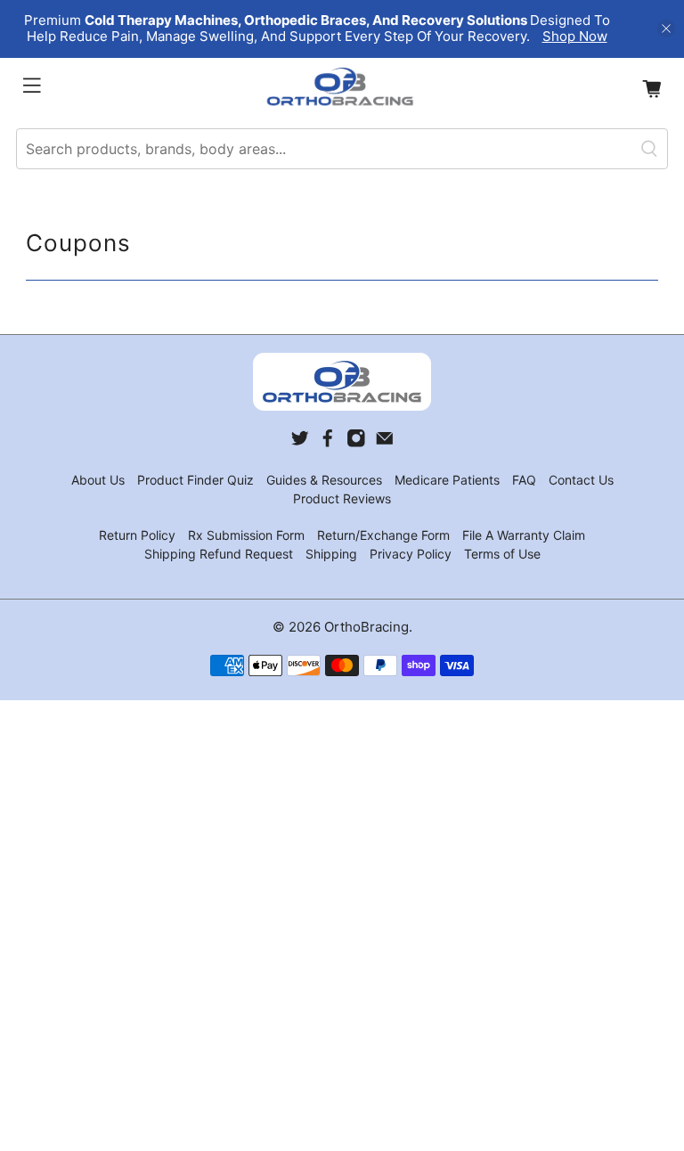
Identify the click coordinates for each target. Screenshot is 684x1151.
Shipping (331, 553)
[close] (666, 28)
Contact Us (581, 479)
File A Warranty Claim (523, 535)
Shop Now (574, 36)
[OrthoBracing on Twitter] (300, 443)
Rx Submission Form (246, 535)
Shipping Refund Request (218, 553)
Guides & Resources (324, 479)
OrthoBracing (366, 626)
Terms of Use (502, 553)
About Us (98, 479)
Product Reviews (342, 498)
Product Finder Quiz (195, 479)
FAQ (524, 479)
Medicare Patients (447, 479)
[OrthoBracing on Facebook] (328, 443)
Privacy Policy (411, 553)
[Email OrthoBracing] (385, 443)
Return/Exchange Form (383, 535)
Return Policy (137, 535)
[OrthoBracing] (342, 89)
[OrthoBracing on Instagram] (356, 443)
